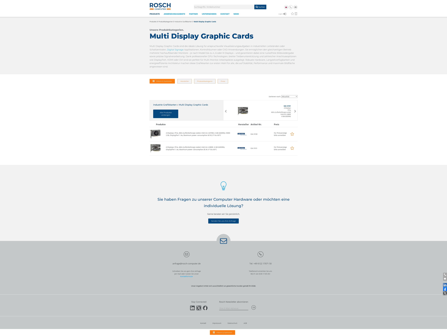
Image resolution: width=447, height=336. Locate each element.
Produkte (153, 21)
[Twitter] (445, 293)
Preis (223, 81)
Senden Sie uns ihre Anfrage (223, 221)
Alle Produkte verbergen (166, 113)
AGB (245, 323)
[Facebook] (445, 289)
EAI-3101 (254, 148)
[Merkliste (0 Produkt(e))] (292, 14)
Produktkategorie (204, 81)
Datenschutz (232, 323)
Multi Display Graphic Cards (205, 21)
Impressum (216, 323)
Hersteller (184, 81)
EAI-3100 (254, 134)
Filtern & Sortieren (164, 81)
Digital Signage (175, 49)
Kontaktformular (186, 276)
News (236, 14)
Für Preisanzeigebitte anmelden (280, 134)
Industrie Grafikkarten (183, 21)
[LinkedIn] (445, 285)
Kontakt (203, 323)
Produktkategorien (166, 21)
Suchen (261, 7)
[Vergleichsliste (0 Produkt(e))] (296, 14)
